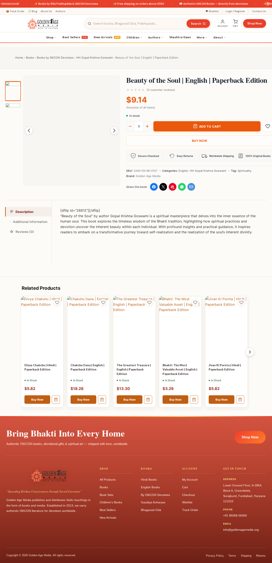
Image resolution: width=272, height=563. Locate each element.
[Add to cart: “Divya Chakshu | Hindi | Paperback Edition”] (56, 400)
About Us (46, 11)
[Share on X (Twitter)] (163, 187)
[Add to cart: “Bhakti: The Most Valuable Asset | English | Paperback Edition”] (194, 400)
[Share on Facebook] (154, 187)
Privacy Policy (215, 555)
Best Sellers (74, 37)
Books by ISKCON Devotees (55, 57)
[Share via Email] (191, 187)
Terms (232, 555)
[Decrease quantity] (130, 126)
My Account (190, 479)
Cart (185, 487)
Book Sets (106, 495)
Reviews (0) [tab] (25, 232)
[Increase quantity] (147, 126)
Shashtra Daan (180, 37)
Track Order (190, 510)
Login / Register (235, 11)
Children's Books (111, 502)
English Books (150, 487)
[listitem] (13, 91)
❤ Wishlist (212, 11)
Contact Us (259, 11)
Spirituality (244, 170)
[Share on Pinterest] (172, 187)
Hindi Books (149, 479)
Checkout (188, 495)
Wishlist (187, 502)
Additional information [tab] (30, 222)
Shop (50, 37)
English (183, 170)
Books (30, 57)
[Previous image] (29, 130)
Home (19, 57)
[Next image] (114, 130)
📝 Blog (32, 11)
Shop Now (254, 23)
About (218, 37)
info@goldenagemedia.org (241, 529)
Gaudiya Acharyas (153, 502)
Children (132, 37)
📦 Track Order (15, 11)
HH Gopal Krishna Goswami (94, 57)
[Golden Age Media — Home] (43, 23)
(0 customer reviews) (161, 89)
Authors (60, 11)
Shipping (246, 555)
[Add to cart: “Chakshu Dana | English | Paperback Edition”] (102, 400)
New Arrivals (106, 37)
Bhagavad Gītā (151, 510)
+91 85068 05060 (235, 515)
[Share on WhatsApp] (182, 187)
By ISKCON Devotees (155, 495)
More (200, 37)
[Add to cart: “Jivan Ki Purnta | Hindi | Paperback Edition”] (240, 400)
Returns (261, 555)
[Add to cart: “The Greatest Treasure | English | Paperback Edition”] (148, 400)
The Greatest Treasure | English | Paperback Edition (134, 369)
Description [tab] (24, 212)
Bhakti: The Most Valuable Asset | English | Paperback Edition (180, 369)
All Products (108, 479)
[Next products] (250, 352)
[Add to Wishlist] (57, 302)
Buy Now (37, 400)
